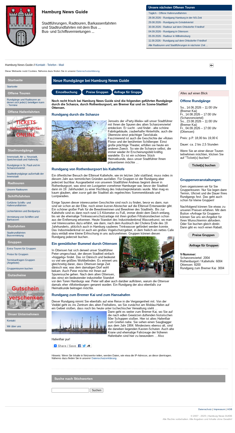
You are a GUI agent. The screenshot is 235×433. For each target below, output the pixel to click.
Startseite (12, 86)
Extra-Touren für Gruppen (21, 248)
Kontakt (11, 320)
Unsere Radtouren (17, 189)
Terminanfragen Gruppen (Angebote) (21, 261)
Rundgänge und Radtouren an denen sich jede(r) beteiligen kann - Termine (25, 102)
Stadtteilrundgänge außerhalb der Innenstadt (25, 175)
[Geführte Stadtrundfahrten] (25, 294)
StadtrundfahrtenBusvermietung (16, 234)
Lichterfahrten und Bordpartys (23, 211)
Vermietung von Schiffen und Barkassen (23, 218)
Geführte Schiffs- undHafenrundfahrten (19, 204)
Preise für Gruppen (17, 254)
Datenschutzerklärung (88, 71)
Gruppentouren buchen (20, 268)
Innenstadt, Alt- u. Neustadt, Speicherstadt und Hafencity (22, 158)
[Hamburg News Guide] (21, 46)
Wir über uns (14, 326)
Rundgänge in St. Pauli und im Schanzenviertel (23, 166)
